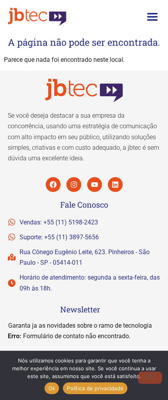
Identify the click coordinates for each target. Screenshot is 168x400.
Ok (51, 388)
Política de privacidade (95, 388)
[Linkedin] (115, 184)
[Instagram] (73, 184)
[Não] (150, 377)
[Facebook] (53, 184)
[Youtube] (94, 184)
